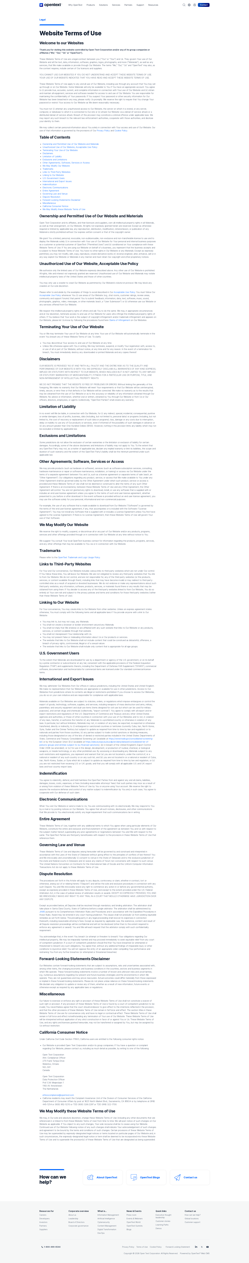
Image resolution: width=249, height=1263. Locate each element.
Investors (43, 1222)
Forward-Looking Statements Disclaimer (61, 200)
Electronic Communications (55, 187)
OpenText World (133, 1222)
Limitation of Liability (52, 156)
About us (72, 1215)
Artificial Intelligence (106, 1218)
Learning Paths (162, 1225)
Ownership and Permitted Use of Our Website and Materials (71, 144)
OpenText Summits (135, 1226)
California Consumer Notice (55, 206)
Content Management (107, 1226)
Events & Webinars (135, 1218)
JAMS (42, 911)
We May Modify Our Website (56, 165)
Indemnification (50, 184)
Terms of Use (142, 1247)
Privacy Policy (103, 130)
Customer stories (163, 1221)
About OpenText (106, 1177)
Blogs (129, 1229)
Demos (159, 1228)
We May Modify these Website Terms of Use (64, 209)
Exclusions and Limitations (55, 159)
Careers (42, 1215)
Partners (43, 1226)
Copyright (128, 1253)
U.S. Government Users (54, 178)
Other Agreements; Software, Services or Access (66, 162)
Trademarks (48, 169)
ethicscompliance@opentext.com (58, 1095)
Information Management (108, 1215)
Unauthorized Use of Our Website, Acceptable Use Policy (70, 147)
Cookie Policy (121, 130)
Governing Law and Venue (55, 193)
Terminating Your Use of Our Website (60, 150)
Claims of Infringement (119, 320)
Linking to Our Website (53, 175)
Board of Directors (76, 1222)
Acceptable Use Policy (50, 295)
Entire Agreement (51, 190)
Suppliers (43, 1229)
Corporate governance (78, 1226)
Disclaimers (48, 153)
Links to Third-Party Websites (56, 172)
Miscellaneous (49, 203)
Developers (44, 1218)
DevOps (101, 1233)
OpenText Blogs (150, 1177)
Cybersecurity (104, 1222)
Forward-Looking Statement (178, 1247)
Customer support (192, 1222)
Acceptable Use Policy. (124, 292)
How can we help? (193, 1215)
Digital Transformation (107, 1229)
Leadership (73, 1218)
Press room (131, 1215)
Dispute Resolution (51, 197)
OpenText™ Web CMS (200, 1253)
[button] (75, 5)
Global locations (192, 1218)
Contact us (190, 1177)
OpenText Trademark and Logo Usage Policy (79, 557)
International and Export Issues (57, 181)
